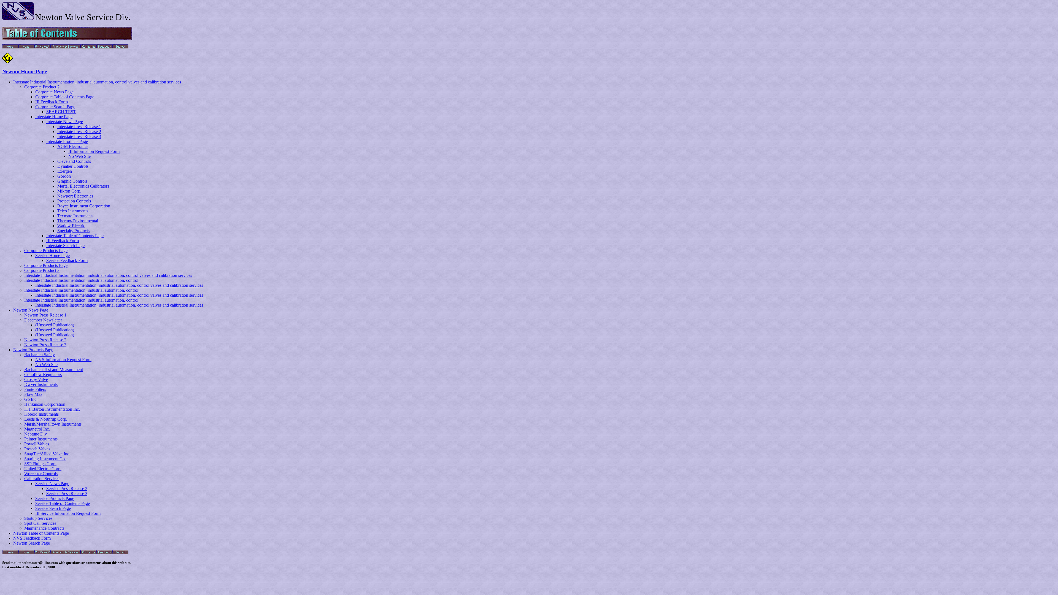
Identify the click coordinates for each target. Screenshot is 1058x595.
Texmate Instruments (75, 215)
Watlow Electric (71, 225)
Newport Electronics (75, 196)
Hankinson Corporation (44, 404)
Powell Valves (36, 444)
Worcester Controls (41, 473)
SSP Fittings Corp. (40, 463)
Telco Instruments (72, 211)
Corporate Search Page (55, 106)
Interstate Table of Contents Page (75, 235)
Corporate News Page (54, 92)
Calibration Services (41, 478)
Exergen (64, 171)
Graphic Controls (72, 181)
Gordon (64, 176)
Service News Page (52, 483)
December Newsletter (43, 320)
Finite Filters (35, 389)
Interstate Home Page (53, 116)
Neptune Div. (36, 434)
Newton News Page (30, 310)
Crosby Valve (36, 379)
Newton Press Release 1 (45, 315)
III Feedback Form (51, 101)
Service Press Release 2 (66, 488)
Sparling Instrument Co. (45, 458)
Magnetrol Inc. (37, 429)
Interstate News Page (64, 121)
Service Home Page (52, 255)
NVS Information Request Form (63, 359)
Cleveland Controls (74, 161)
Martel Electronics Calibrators (83, 186)
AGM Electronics (72, 146)
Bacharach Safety (39, 354)
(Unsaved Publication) (54, 325)
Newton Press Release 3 (45, 344)
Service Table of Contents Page (62, 503)
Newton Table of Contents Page (41, 533)
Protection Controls (74, 201)
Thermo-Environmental (77, 220)
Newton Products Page (33, 349)
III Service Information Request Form (68, 513)
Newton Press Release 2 (45, 339)
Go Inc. (30, 399)
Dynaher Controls (72, 166)
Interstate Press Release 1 (79, 126)
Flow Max (33, 394)
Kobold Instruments (41, 414)
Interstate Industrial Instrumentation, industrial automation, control (81, 280)
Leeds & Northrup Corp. (45, 419)
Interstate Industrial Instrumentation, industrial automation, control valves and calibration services (97, 82)
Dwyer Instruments (41, 384)
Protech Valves (37, 449)
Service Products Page (54, 498)
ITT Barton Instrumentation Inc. (52, 409)
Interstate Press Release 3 (79, 136)
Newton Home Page (24, 71)
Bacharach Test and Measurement (53, 369)
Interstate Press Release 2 (79, 131)
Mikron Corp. (69, 191)
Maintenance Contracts (44, 528)
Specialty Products (73, 230)
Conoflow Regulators (43, 374)
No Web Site (79, 156)
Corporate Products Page (46, 250)
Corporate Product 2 (42, 87)
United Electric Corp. (42, 468)
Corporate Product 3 (42, 270)
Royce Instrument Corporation (83, 206)
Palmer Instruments (41, 439)
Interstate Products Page (67, 141)
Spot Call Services (40, 523)
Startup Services (38, 518)
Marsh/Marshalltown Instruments (53, 424)
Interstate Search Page (65, 245)
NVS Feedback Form (32, 538)
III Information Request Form (94, 151)
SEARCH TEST (61, 111)
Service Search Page (53, 508)
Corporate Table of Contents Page (64, 96)
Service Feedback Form (67, 260)
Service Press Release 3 (66, 493)
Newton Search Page (31, 543)
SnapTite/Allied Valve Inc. (47, 453)
